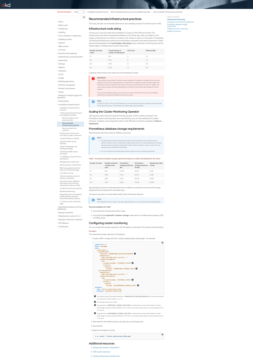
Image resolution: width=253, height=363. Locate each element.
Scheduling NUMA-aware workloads (69, 153)
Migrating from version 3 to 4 (69, 216)
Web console (63, 46)
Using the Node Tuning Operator (68, 142)
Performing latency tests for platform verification (70, 177)
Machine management (67, 85)
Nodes (61, 92)
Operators (62, 71)
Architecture (63, 29)
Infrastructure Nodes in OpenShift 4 (106, 348)
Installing (62, 32)
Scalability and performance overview (70, 109)
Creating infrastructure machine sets (106, 356)
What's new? (63, 25)
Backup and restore (66, 212)
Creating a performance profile (71, 188)
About (61, 22)
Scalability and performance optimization (70, 158)
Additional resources (174, 31)
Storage (62, 64)
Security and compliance (68, 53)
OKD (76, 12)
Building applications (66, 81)
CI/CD (61, 74)
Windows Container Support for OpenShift (69, 96)
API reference (64, 223)
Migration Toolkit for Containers (70, 219)
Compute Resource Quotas (69, 138)
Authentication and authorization (71, 57)
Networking (63, 60)
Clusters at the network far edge (70, 203)
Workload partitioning (67, 191)
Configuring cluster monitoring (177, 29)
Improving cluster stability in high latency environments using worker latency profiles (70, 183)
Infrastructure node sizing (176, 19)
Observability (64, 101)
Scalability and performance (97, 12)
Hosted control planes (67, 88)
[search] (84, 17)
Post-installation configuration (70, 36)
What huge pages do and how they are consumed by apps (70, 169)
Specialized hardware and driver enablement (69, 208)
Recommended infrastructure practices (70, 124)
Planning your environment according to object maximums (71, 134)
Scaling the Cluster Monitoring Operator (180, 22)
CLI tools (62, 50)
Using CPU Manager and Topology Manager (68, 147)
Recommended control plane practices (70, 119)
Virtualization (63, 227)
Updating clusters (65, 39)
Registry (62, 67)
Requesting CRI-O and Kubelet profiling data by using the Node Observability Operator (71, 196)
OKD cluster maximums (101, 352)
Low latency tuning (66, 173)
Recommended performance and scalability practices (130, 12)
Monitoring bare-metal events (70, 165)
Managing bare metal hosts (69, 162)
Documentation (64, 12)
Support (62, 43)
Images (61, 78)
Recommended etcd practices (69, 129)
